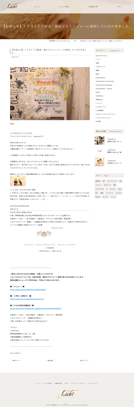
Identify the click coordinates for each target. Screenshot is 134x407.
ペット (98, 59)
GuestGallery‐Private (104, 88)
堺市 (114, 185)
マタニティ (113, 189)
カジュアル (119, 193)
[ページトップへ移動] (66, 404)
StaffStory (17, 353)
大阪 (120, 181)
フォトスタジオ (99, 189)
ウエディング (100, 67)
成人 (96, 193)
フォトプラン (29, 244)
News (12, 353)
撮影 (97, 70)
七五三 (120, 189)
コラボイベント (101, 107)
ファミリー (98, 185)
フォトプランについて (103, 118)
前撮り (102, 193)
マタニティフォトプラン (66, 244)
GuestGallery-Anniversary (105, 81)
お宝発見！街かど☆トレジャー (39, 149)
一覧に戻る (49, 360)
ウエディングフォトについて (105, 114)
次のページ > (84, 360)
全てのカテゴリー (102, 56)
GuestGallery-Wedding (104, 85)
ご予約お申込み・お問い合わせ (50, 251)
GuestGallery (100, 78)
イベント (99, 103)
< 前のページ (16, 360)
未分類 (98, 121)
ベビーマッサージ (112, 181)
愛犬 (104, 181)
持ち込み (97, 197)
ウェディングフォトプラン (46, 244)
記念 (97, 74)
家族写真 (97, 181)
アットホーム (109, 193)
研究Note (99, 99)
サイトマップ (93, 383)
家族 (97, 63)
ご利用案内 (50, 248)
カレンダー (106, 197)
